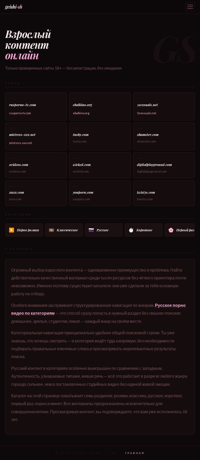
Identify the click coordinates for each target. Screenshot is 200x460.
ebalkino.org (81, 113)
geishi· (13, 7)
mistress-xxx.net (20, 143)
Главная (135, 453)
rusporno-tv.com (20, 113)
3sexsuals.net (146, 113)
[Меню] (190, 7)
